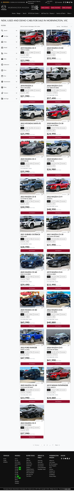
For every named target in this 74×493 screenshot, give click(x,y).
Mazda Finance (30, 469)
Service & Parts (61, 13)
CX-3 (16, 458)
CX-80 (16, 472)
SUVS (4, 458)
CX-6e (16, 467)
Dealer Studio (67, 489)
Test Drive (28, 476)
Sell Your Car (44, 13)
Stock (24, 13)
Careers (51, 469)
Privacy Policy (52, 476)
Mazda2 (17, 481)
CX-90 (16, 474)
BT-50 (16, 478)
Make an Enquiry (66, 7)
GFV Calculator (30, 472)
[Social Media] (70, 2)
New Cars (28, 462)
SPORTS (5, 462)
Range (18, 13)
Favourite (38, 45)
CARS (4, 460)
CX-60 (16, 469)
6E (15, 476)
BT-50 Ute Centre (33, 13)
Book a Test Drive (55, 7)
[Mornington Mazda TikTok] (70, 458)
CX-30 (16, 460)
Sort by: (58, 26)
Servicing (40, 460)
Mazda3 (17, 483)
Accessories (41, 466)
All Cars (28, 460)
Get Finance (32, 64)
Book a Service (45, 7)
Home (14, 13)
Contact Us (52, 471)
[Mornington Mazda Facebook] (64, 2)
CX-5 (16, 465)
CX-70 (16, 471)
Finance (52, 13)
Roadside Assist (41, 469)
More (69, 13)
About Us (51, 460)
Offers (27, 458)
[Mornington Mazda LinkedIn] (72, 2)
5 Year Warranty (42, 467)
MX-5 (16, 479)
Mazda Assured (30, 471)
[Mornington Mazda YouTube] (68, 2)
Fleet (50, 467)
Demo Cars (29, 464)
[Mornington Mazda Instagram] (66, 2)
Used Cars (28, 465)
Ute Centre (52, 462)
